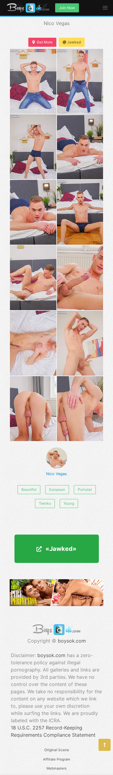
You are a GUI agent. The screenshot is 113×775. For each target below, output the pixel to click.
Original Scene (56, 750)
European (57, 489)
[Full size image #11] (80, 408)
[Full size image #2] (33, 146)
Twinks (45, 503)
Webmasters (56, 768)
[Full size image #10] (33, 408)
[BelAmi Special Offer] (56, 604)
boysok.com (72, 641)
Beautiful (28, 489)
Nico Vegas (56, 474)
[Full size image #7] (80, 277)
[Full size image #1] (80, 81)
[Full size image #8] (33, 343)
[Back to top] (105, 745)
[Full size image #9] (80, 343)
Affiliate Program (56, 759)
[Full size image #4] (33, 212)
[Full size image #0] (33, 81)
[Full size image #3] (80, 146)
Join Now (67, 7)
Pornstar (85, 489)
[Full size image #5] (80, 212)
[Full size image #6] (33, 277)
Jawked (74, 42)
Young (69, 503)
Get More (44, 42)
